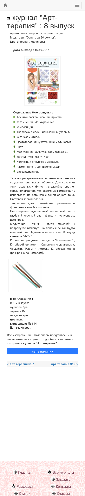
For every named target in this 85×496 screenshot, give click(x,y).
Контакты (63, 486)
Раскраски (25, 486)
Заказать (63, 479)
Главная (24, 472)
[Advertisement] (42, 412)
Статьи (25, 493)
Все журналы (63, 472)
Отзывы (63, 493)
